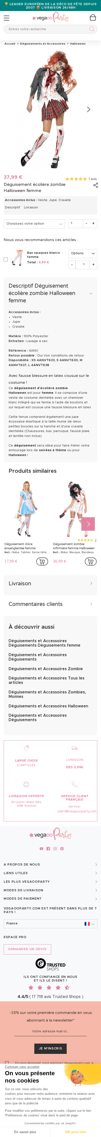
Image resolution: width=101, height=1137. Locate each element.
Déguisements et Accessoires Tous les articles (46, 680)
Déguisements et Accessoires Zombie (46, 669)
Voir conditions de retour (64, 355)
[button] (50, 923)
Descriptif (12, 207)
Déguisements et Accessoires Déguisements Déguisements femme (44, 643)
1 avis (93, 179)
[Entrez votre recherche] (91, 30)
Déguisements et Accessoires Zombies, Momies (47, 694)
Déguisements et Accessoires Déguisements (38, 657)
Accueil (10, 43)
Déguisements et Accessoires (42, 43)
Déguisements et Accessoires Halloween (48, 706)
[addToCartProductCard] (42, 561)
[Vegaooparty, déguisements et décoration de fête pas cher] (50, 14)
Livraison (31, 207)
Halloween (77, 43)
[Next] (88, 109)
